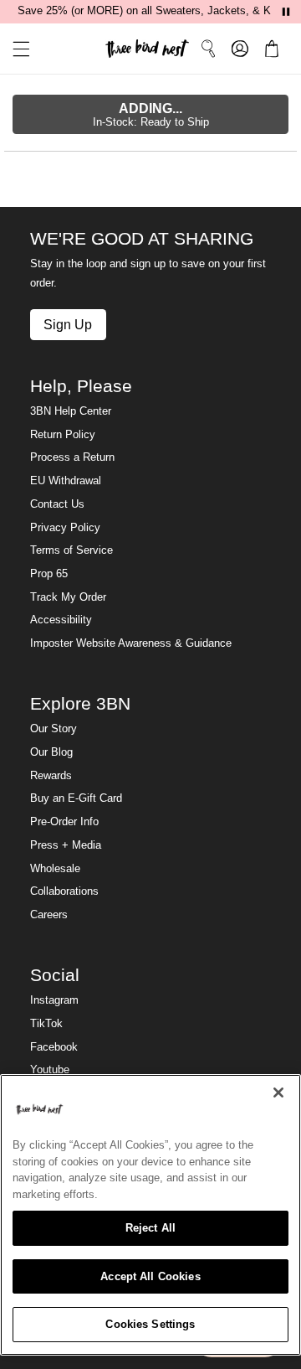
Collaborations (64, 891)
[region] (150, 1215)
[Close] (278, 1092)
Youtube (49, 1070)
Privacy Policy (65, 528)
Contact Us (57, 504)
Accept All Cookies (150, 1276)
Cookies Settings (150, 1324)
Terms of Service (71, 550)
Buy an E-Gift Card (76, 798)
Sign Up (67, 324)
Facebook (54, 1047)
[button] (15, 49)
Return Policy (62, 435)
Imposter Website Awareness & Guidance (131, 643)
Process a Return (72, 457)
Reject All (150, 1228)
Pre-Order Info (64, 822)
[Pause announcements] (286, 11)
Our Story (53, 729)
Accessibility (61, 620)
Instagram (54, 1000)
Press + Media (65, 845)
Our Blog (51, 752)
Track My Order (68, 597)
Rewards (51, 776)
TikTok (46, 1024)
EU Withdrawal (65, 481)
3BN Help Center (70, 411)
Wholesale (55, 869)
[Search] (208, 49)
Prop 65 (49, 574)
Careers (49, 915)
